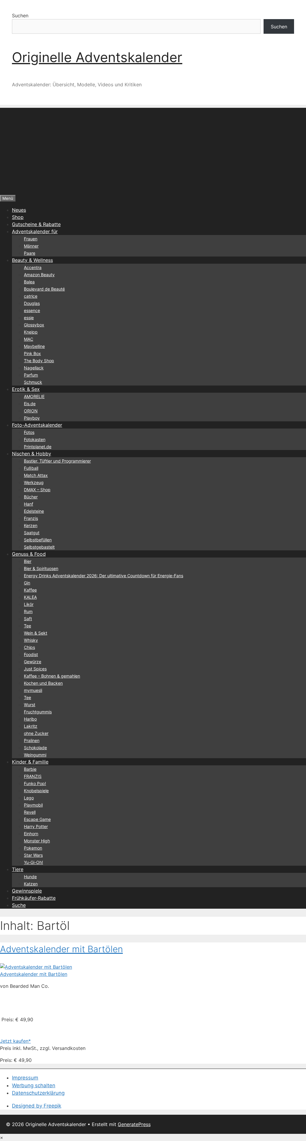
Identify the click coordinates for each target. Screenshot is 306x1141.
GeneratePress (134, 1124)
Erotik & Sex (26, 389)
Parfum (31, 374)
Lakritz (30, 726)
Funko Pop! (35, 783)
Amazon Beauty (39, 274)
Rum (28, 611)
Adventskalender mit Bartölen (61, 949)
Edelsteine (34, 511)
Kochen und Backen (43, 683)
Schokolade (35, 747)
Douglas (32, 303)
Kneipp (31, 331)
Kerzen (30, 525)
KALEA (30, 597)
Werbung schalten (33, 1085)
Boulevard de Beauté (44, 288)
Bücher (31, 496)
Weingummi (35, 754)
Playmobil (33, 804)
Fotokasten (34, 439)
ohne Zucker (36, 733)
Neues (19, 210)
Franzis (31, 518)
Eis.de (30, 403)
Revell (30, 812)
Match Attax (36, 475)
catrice (30, 296)
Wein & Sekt (35, 632)
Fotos (29, 432)
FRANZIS (33, 776)
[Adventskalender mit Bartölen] (36, 967)
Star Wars (33, 855)
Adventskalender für (35, 231)
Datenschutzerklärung (38, 1093)
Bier (27, 561)
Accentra (33, 267)
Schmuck (33, 382)
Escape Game (37, 819)
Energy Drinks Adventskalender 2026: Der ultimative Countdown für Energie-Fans (103, 575)
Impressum (25, 1078)
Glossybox (34, 324)
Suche (19, 905)
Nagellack (34, 367)
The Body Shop (39, 360)
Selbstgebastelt (39, 546)
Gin (27, 582)
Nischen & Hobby (31, 454)
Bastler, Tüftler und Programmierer (57, 460)
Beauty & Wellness (32, 260)
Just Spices (35, 668)
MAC (28, 339)
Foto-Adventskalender (37, 425)
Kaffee (30, 589)
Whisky (31, 640)
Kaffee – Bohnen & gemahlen (52, 675)
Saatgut (31, 532)
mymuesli (33, 690)
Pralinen (31, 740)
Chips (29, 647)
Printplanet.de (37, 446)
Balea (29, 281)
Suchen (20, 16)
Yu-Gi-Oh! (33, 862)
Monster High (37, 840)
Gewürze (32, 661)
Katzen (31, 883)
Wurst (29, 704)
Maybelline (34, 346)
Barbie (30, 769)
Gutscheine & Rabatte (36, 224)
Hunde (30, 876)
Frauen (30, 238)
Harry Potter (36, 826)
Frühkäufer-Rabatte (34, 898)
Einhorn (31, 833)
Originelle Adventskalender (97, 57)
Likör (28, 604)
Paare (29, 253)
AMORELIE (34, 396)
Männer (31, 245)
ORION (31, 410)
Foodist (31, 654)
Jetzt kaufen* (15, 1041)
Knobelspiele (36, 790)
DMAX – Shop (37, 489)
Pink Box (32, 353)
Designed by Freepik (36, 1106)
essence (32, 310)
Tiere (17, 869)
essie (29, 317)
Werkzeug (34, 482)
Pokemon (33, 847)
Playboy (32, 417)
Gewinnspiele (27, 891)
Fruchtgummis (38, 711)
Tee (27, 625)
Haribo (30, 718)
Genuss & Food (29, 554)
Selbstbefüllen (38, 539)
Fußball (31, 468)
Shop (18, 217)
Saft (28, 618)
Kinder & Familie (30, 762)
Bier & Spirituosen (41, 568)
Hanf (28, 503)
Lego (29, 797)
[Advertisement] (153, 149)
